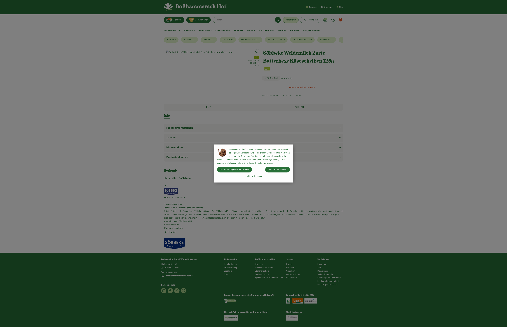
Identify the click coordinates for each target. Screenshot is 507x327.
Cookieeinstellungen (253, 176)
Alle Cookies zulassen (277, 169)
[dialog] (253, 163)
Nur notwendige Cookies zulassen (234, 169)
